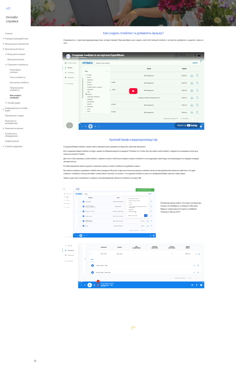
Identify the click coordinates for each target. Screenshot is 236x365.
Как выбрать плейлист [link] (15, 71)
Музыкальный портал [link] (14, 49)
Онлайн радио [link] (13, 103)
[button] (233, 3)
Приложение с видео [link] (14, 115)
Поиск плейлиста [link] (17, 77)
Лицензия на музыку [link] (14, 128)
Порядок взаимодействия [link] (16, 38)
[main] (133, 33)
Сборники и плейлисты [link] (17, 64)
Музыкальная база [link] (15, 59)
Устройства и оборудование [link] (11, 134)
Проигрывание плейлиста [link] (16, 89)
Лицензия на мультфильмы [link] (11, 122)
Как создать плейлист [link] (15, 96)
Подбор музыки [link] (12, 141)
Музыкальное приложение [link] (17, 44)
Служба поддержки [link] (13, 146)
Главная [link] (9, 33)
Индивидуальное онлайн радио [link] (16, 109)
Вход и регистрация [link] (16, 54)
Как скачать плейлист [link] (19, 82)
